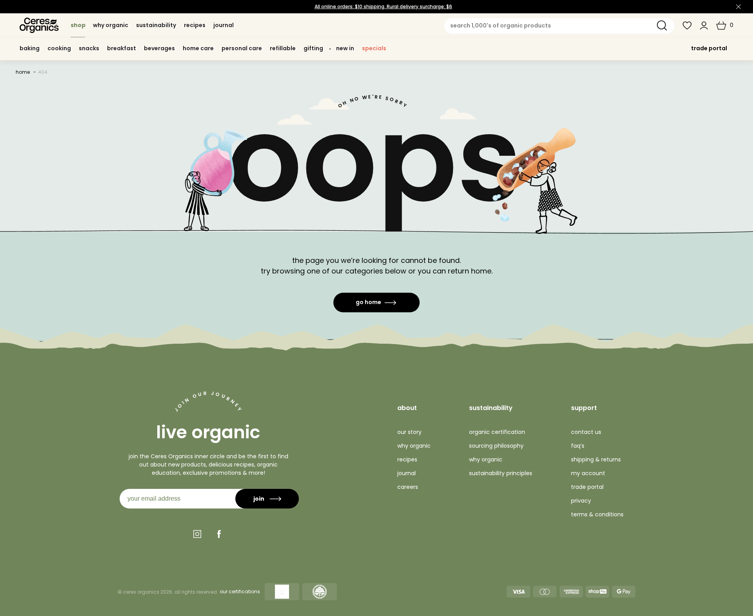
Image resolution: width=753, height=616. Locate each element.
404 (42, 72)
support (584, 407)
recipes (407, 459)
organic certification (497, 432)
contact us (586, 432)
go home (368, 302)
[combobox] (559, 26)
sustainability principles (500, 473)
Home (23, 72)
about (407, 407)
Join (258, 499)
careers (407, 487)
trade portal (709, 48)
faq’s (577, 446)
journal (406, 473)
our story (409, 432)
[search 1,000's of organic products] (662, 25)
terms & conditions (597, 514)
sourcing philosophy (496, 446)
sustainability (491, 407)
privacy (581, 501)
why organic (414, 446)
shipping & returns (596, 459)
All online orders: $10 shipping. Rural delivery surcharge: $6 (383, 6)
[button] (724, 25)
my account (588, 473)
